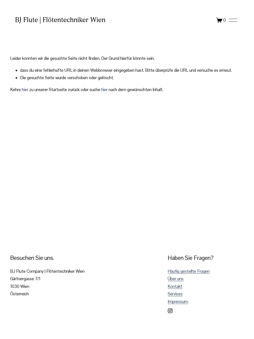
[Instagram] (170, 310)
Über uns (176, 278)
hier (25, 89)
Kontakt (175, 286)
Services (175, 294)
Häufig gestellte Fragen (189, 271)
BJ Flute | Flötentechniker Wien (60, 20)
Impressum (178, 301)
